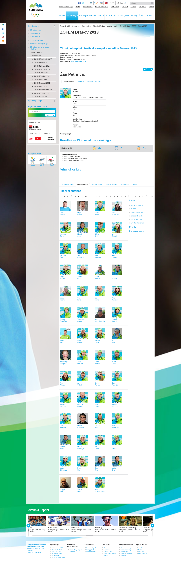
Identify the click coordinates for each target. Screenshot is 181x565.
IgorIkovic (97, 299)
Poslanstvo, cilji (108, 548)
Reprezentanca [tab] (136, 231)
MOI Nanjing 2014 (57, 555)
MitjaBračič (79, 214)
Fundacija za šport (87, 3)
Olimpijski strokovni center (91, 15)
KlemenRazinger (115, 405)
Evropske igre (35, 33)
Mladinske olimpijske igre (39, 44)
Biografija (80, 81)
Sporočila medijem (127, 548)
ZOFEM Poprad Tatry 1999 (43, 86)
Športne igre (72, 15)
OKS (68, 26)
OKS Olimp (115, 7)
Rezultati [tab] (133, 227)
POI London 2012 (57, 548)
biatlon (133, 209)
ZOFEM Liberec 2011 (42, 66)
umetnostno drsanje (138, 223)
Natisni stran (125, 3)
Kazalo (151, 7)
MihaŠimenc (114, 448)
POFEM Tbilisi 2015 (58, 557)
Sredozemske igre (36, 40)
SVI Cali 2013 (56, 551)
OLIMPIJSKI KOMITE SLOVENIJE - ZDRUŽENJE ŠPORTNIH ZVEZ (36, 10)
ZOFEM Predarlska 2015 (43, 59)
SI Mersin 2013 (57, 553)
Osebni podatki (68, 81)
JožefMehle (114, 363)
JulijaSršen (97, 448)
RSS (3, 41)
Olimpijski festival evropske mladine (40, 48)
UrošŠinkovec (63, 469)
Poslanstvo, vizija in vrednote (75, 550)
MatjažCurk (79, 235)
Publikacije (124, 551)
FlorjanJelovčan (63, 320)
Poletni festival (36, 52)
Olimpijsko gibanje (66, 7)
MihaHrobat (114, 278)
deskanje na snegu (138, 212)
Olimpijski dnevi (91, 550)
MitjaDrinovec (98, 256)
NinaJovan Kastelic (100, 320)
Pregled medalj (97, 185)
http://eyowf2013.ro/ (78, 61)
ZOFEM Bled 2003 (41, 80)
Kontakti (133, 7)
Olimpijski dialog (126, 550)
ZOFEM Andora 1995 (41, 93)
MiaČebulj (114, 235)
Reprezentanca (82, 185)
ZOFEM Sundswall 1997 (43, 90)
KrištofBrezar (97, 214)
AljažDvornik (114, 256)
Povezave (142, 7)
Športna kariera (146, 15)
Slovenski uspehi (68, 185)
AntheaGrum (80, 278)
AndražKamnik (114, 320)
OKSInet (125, 7)
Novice (135, 185)
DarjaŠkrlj (79, 469)
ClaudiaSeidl (97, 426)
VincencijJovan (80, 320)
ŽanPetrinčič (115, 384)
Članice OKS (87, 7)
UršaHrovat (62, 299)
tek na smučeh (136, 219)
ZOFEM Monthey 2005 (42, 76)
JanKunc (114, 341)
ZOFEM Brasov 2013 (41, 63)
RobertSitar (62, 448)
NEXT (152, 525)
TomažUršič (62, 490)
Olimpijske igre (35, 30)
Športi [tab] (132, 201)
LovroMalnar (97, 363)
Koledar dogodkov (92, 548)
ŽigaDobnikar (80, 256)
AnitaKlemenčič (81, 341)
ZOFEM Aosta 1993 (41, 97)
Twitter (83, 3)
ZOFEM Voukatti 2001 (42, 83)
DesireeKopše (97, 341)
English (111, 3)
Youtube (3, 37)
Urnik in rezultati (111, 185)
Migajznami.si (142, 553)
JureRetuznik (63, 426)
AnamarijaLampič (64, 363)
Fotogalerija (125, 185)
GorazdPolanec (80, 405)
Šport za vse (111, 15)
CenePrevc (97, 405)
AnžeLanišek (80, 363)
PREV (29, 525)
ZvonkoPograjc (63, 405)
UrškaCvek (97, 235)
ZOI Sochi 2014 (57, 550)
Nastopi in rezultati (94, 81)
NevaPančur (97, 384)
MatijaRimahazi (80, 426)
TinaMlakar (62, 384)
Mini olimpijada (91, 551)
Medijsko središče (101, 7)
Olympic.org (96, 3)
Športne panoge (35, 101)
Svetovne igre (35, 37)
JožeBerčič (62, 214)
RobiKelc (62, 341)
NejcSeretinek (115, 426)
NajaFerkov (62, 278)
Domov (61, 15)
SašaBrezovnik (115, 214)
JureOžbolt (79, 384)
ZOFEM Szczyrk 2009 (42, 69)
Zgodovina (107, 550)
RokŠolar (96, 469)
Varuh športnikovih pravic (110, 554)
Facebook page (79, 3)
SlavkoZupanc (80, 490)
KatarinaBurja (63, 235)
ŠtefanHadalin (97, 278)
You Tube (141, 551)
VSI (151, 196)
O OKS (78, 7)
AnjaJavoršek (115, 299)
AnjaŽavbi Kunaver (100, 490)
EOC (101, 3)
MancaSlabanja (80, 448)
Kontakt (123, 555)
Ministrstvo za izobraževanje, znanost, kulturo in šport (91, 3)
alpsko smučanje (137, 205)
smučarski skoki (137, 216)
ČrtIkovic (79, 299)
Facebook (141, 548)
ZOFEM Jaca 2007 (41, 73)
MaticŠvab (114, 469)
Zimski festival (36, 56)
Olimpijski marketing (128, 15)
